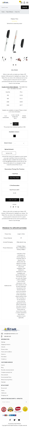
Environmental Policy (6, 377)
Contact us (3, 359)
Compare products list (6, 372)
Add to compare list (22, 199)
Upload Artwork (9, 149)
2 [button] (16, 65)
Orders (3, 390)
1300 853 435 (7, 336)
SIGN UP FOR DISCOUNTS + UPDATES (11, 398)
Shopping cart (4, 395)
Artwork (3, 347)
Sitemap (3, 342)
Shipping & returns (5, 344)
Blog (2, 367)
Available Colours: (14, 132)
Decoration (3, 356)
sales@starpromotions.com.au (12, 161)
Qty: (11, 123)
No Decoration (15, 185)
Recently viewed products (7, 370)
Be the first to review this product (14, 23)
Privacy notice (4, 349)
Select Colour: (8, 143)
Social (14, 204)
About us (3, 354)
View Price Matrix (14, 178)
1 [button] (13, 65)
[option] (4, 58)
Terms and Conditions (6, 352)
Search (24, 7)
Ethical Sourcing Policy (6, 379)
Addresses (3, 393)
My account (4, 388)
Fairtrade (3, 382)
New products (4, 375)
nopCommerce (17, 423)
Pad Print (15, 173)
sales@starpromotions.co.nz (11, 333)
